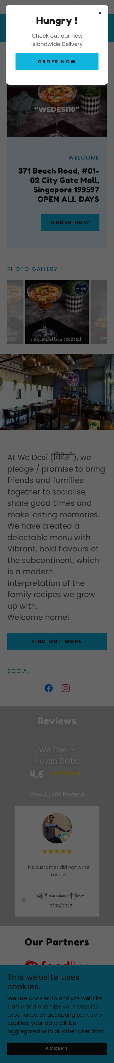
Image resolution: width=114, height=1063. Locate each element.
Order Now (57, 61)
